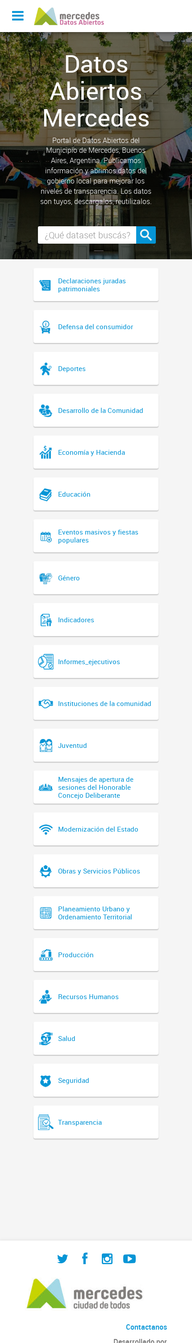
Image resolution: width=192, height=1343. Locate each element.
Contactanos (146, 1327)
